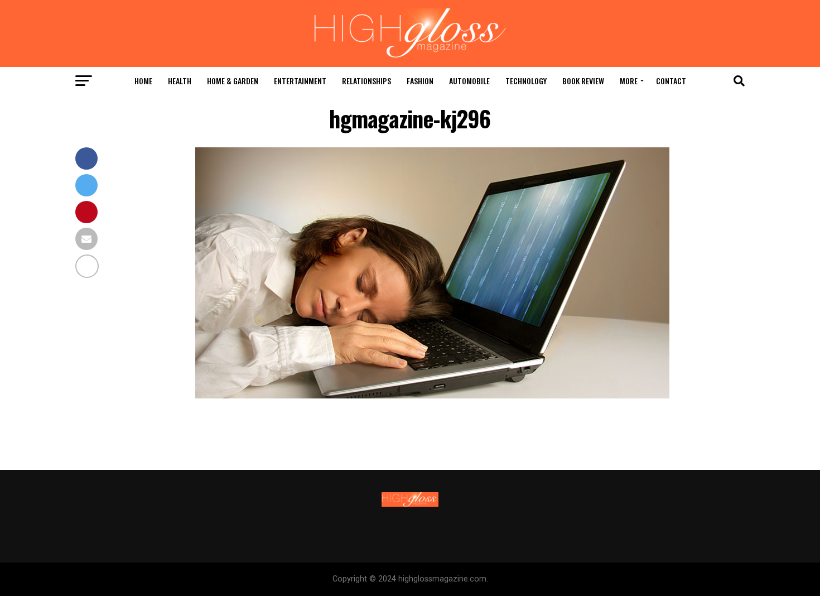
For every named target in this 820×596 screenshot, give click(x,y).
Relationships (366, 80)
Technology (526, 80)
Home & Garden (232, 80)
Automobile (469, 80)
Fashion (420, 80)
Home (143, 80)
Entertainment (300, 80)
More (629, 80)
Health (179, 80)
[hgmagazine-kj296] (432, 395)
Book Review (583, 80)
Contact (671, 80)
